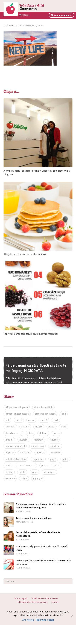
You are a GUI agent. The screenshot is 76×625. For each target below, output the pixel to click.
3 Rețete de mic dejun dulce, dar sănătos (25, 254)
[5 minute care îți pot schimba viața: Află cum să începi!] (9, 546)
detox (51, 426)
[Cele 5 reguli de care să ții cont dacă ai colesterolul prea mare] (9, 560)
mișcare (9, 452)
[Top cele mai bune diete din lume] (9, 518)
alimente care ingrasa (16, 407)
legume (54, 439)
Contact (55, 601)
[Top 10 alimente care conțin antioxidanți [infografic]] (38, 263)
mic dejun (55, 446)
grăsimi (9, 439)
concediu (10, 426)
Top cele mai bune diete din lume (34, 518)
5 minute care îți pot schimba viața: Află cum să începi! (42, 548)
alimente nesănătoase (17, 413)
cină (56, 420)
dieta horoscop (13, 433)
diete (30, 433)
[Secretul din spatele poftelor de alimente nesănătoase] (9, 532)
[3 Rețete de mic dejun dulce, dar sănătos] (38, 183)
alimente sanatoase (45, 413)
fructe (57, 433)
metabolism (37, 446)
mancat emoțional (15, 446)
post (7, 465)
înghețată (38, 478)
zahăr (24, 478)
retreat (9, 472)
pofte (65, 459)
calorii (19, 420)
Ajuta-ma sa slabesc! (61, 15)
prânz (44, 465)
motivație (25, 452)
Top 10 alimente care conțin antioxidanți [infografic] (31, 333)
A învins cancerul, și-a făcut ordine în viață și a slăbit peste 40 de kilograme (41, 505)
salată (22, 472)
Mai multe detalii (45, 619)
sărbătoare (49, 472)
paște (53, 459)
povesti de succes (26, 465)
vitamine (10, 478)
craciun (25, 426)
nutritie (40, 452)
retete (57, 465)
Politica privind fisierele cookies (32, 601)
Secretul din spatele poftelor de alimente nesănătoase (38, 534)
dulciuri (43, 433)
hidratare (38, 439)
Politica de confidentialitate (45, 598)
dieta (63, 426)
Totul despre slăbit (31, 5)
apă (64, 413)
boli (7, 420)
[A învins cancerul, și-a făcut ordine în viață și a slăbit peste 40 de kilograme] (38, 100)
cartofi (43, 420)
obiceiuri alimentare (15, 459)
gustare (23, 439)
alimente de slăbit (43, 407)
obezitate (55, 452)
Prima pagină (21, 598)
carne (31, 420)
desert (38, 426)
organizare (38, 459)
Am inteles (28, 619)
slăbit (34, 472)
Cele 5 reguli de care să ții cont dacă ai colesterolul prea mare (43, 562)
